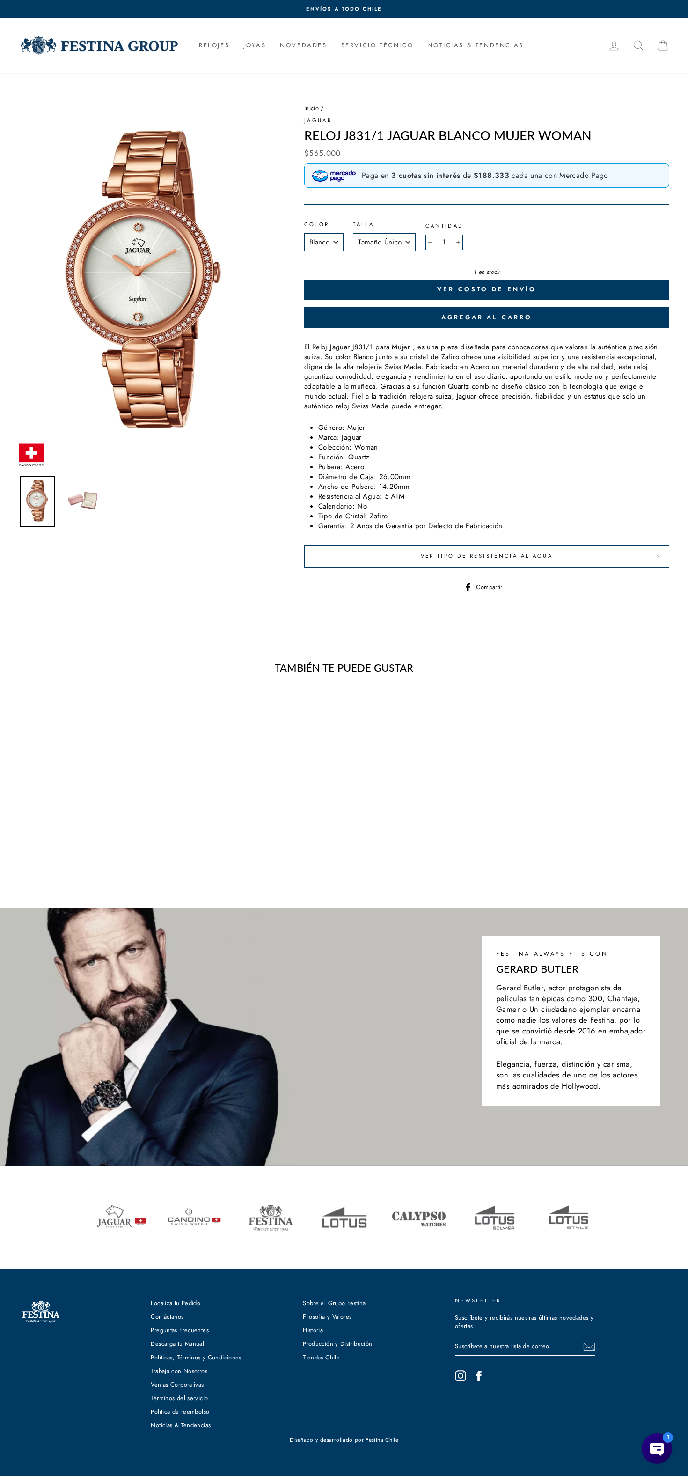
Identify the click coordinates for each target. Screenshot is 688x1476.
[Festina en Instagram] (460, 1375)
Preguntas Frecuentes (180, 1330)
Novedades (303, 45)
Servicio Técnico (377, 45)
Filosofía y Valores (327, 1316)
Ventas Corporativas (177, 1384)
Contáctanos (167, 1316)
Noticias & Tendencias (181, 1425)
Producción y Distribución (337, 1343)
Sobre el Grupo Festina (334, 1303)
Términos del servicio (179, 1398)
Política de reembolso (180, 1411)
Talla (363, 224)
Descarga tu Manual (177, 1343)
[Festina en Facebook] (478, 1375)
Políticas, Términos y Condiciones (196, 1357)
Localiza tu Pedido (175, 1303)
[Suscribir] (589, 1346)
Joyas (254, 45)
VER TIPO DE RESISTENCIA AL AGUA (487, 556)
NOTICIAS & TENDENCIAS (475, 45)
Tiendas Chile (321, 1357)
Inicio (311, 107)
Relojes (214, 45)
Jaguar (318, 120)
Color (316, 224)
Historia (313, 1330)
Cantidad (444, 225)
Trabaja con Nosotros (179, 1370)
